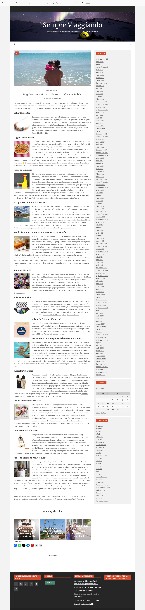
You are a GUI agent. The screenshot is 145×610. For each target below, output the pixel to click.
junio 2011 (99, 260)
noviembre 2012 (102, 214)
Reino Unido (100, 482)
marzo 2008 (100, 356)
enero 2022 (100, 64)
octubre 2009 (101, 305)
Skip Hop (62, 315)
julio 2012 (99, 225)
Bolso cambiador (73, 315)
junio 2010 (99, 284)
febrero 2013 (100, 206)
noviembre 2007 (102, 367)
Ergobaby (17, 396)
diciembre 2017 (101, 83)
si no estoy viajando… (103, 488)
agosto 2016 (100, 112)
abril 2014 (99, 169)
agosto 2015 (100, 142)
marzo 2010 (100, 292)
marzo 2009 (100, 324)
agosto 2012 (100, 222)
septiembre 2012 (102, 220)
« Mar (98, 413)
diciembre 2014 (101, 150)
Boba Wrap (27, 396)
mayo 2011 (99, 262)
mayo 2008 (100, 351)
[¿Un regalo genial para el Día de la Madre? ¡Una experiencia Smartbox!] (78, 529)
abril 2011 (99, 265)
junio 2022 (99, 62)
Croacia (99, 439)
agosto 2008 (100, 343)
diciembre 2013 (101, 179)
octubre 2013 (100, 185)
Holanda (99, 461)
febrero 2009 (101, 327)
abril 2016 (99, 123)
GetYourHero (84, 195)
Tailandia (99, 496)
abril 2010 (99, 289)
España (98, 453)
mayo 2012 (100, 230)
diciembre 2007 (101, 364)
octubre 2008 (101, 337)
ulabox (53, 166)
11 (98, 403)
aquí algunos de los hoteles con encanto (41, 228)
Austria (98, 431)
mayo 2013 (100, 198)
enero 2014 (100, 177)
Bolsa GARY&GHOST (50, 315)
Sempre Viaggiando (72, 26)
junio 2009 (100, 316)
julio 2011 (99, 257)
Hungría (99, 463)
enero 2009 (100, 329)
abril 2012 (99, 233)
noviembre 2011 (102, 246)
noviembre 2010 (102, 270)
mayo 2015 (100, 147)
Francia (99, 458)
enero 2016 (100, 131)
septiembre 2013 (102, 187)
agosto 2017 (100, 86)
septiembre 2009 (102, 308)
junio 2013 (99, 196)
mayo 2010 (100, 286)
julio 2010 (99, 281)
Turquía (99, 498)
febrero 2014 (100, 174)
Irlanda (98, 466)
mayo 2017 (99, 91)
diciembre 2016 (101, 102)
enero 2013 (100, 209)
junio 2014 (99, 163)
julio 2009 (99, 313)
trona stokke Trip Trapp (59, 437)
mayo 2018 (100, 75)
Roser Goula (57, 98)
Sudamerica (100, 490)
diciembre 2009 (101, 300)
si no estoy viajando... (52, 90)
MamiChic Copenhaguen (62, 130)
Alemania (99, 426)
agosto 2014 (100, 158)
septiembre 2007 (102, 372)
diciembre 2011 (101, 244)
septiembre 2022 (102, 59)
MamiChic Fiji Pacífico (40, 133)
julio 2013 (99, 193)
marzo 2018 (100, 78)
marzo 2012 (100, 236)
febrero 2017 (100, 99)
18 (98, 406)
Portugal (99, 479)
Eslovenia (99, 450)
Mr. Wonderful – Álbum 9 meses (53, 334)
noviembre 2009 (102, 303)
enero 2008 (100, 361)
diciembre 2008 (101, 332)
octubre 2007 (101, 369)
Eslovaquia (100, 447)
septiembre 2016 (102, 110)
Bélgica (98, 434)
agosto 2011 (100, 254)
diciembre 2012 (101, 212)
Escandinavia (101, 445)
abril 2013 (99, 201)
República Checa (102, 485)
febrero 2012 (100, 238)
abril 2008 (99, 353)
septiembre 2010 (102, 276)
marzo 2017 (100, 96)
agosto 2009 (100, 310)
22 (117, 406)
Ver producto (80, 453)
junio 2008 (100, 348)
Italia (97, 472)
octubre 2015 (100, 139)
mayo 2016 (100, 121)
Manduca (84, 394)
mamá (54, 555)
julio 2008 (99, 345)
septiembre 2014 (102, 155)
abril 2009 (99, 321)
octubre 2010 (100, 273)
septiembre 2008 (102, 340)
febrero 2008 (101, 359)
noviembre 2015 (102, 137)
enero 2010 (100, 297)
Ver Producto (33, 426)
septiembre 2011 (102, 252)
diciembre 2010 (101, 268)
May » (103, 413)
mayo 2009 (100, 319)
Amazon (81, 499)
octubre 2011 (100, 249)
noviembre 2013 (102, 182)
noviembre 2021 (102, 67)
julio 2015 (99, 145)
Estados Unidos (101, 455)
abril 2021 (99, 70)
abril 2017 (99, 94)
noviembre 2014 (102, 153)
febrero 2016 (100, 129)
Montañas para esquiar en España (86, 600)
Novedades (73, 9)
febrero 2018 (100, 80)
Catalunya (99, 437)
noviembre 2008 (102, 335)
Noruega (99, 474)
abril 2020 (99, 72)
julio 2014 (99, 161)
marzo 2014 (100, 171)
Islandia (99, 469)
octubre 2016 (100, 107)
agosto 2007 (100, 375)
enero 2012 (100, 241)
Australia (99, 429)
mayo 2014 (100, 166)
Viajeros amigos (102, 501)
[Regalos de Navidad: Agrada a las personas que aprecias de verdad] (26, 529)
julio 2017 (99, 88)
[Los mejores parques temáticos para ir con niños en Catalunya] (52, 529)
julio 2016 (99, 115)
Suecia (98, 493)
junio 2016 (99, 118)
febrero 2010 (100, 294)
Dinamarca (100, 442)
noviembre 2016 (102, 105)
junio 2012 (99, 228)
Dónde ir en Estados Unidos (84, 604)
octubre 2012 (100, 217)
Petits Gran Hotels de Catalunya (75, 223)
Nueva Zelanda (101, 477)
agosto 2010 (100, 278)
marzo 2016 (100, 126)
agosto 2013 (100, 190)
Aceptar (88, 3)
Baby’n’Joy (17, 424)
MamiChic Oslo (78, 130)
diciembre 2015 (101, 134)
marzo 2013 (100, 203)
